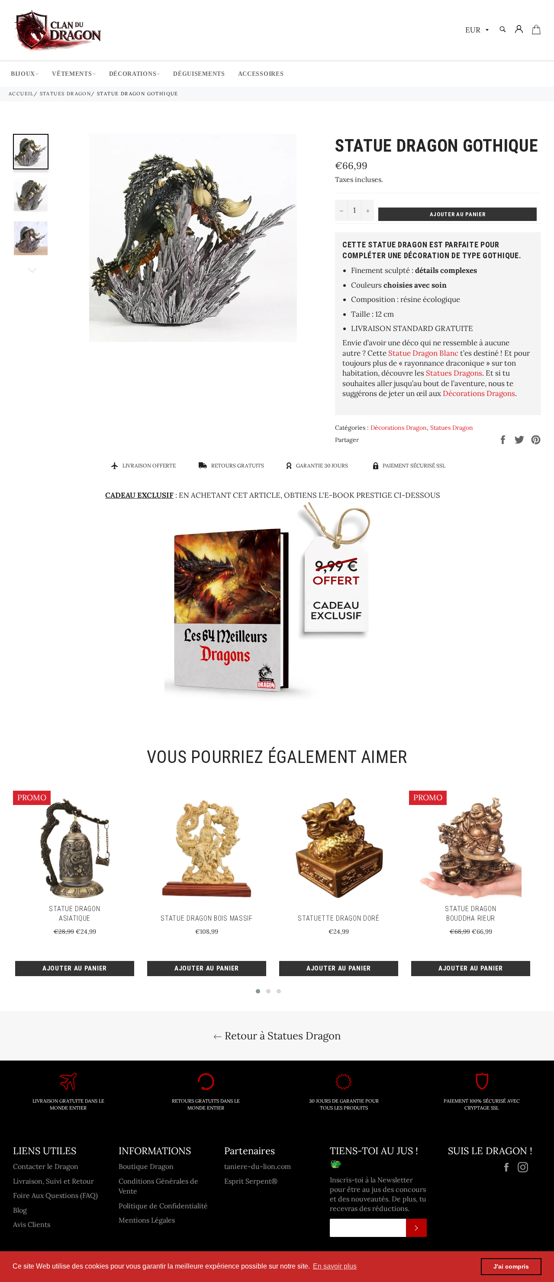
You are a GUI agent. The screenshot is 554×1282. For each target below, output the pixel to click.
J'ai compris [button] (511, 1266)
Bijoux (23, 74)
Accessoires (261, 74)
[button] (258, 991)
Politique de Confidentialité (163, 1205)
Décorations (133, 74)
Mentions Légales (147, 1220)
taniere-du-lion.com (257, 1166)
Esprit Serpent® (250, 1181)
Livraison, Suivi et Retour (53, 1181)
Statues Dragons (454, 373)
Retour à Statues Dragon (281, 1035)
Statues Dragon (65, 94)
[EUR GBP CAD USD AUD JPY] (476, 30)
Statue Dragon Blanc (423, 353)
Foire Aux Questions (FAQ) (55, 1195)
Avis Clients (31, 1224)
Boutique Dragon (146, 1166)
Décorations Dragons (479, 393)
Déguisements (199, 74)
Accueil (21, 94)
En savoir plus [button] (335, 1266)
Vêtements (72, 74)
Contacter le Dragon (45, 1166)
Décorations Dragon (398, 428)
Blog (20, 1210)
